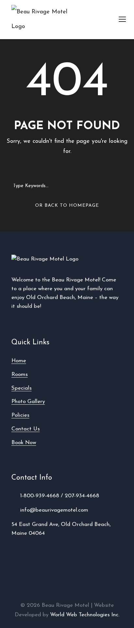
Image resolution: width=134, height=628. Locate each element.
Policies (20, 415)
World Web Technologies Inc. (84, 615)
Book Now (23, 442)
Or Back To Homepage (67, 205)
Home (18, 361)
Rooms (19, 374)
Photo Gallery (28, 401)
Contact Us (25, 429)
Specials (21, 388)
